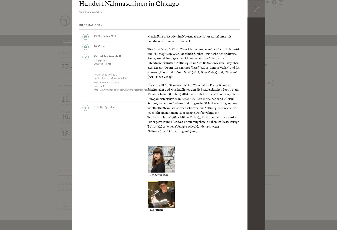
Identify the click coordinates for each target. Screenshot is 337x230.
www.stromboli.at (110, 82)
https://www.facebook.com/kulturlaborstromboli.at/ (122, 90)
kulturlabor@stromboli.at (113, 78)
